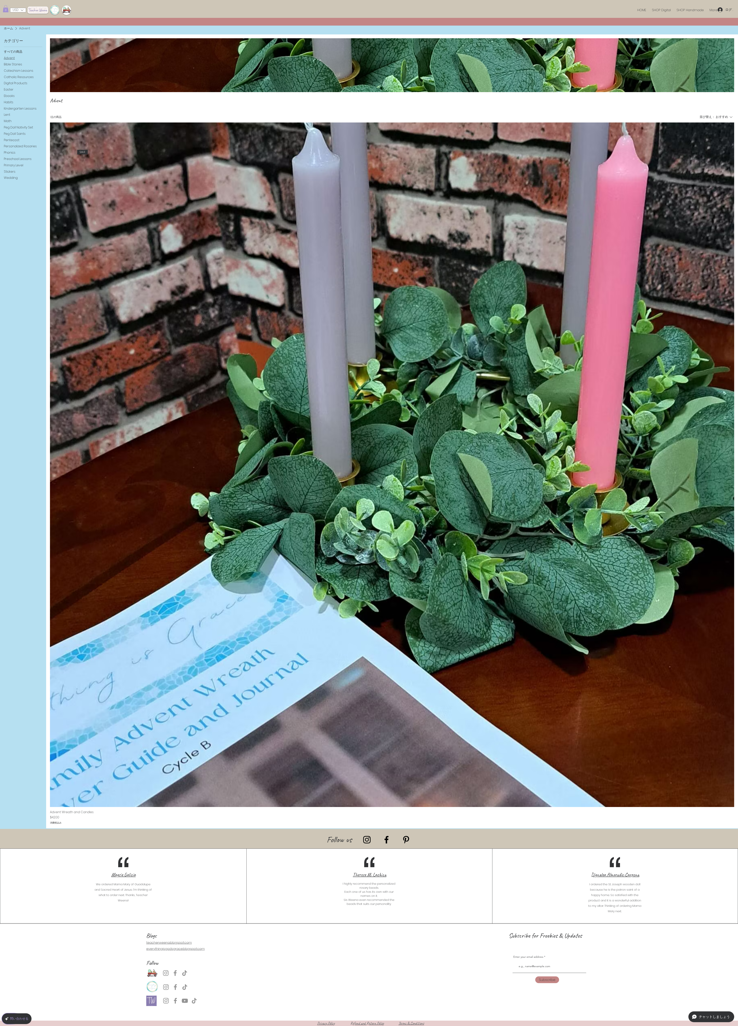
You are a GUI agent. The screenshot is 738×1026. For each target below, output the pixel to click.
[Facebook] (386, 840)
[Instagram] (367, 840)
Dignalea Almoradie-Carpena (615, 874)
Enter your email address (528, 956)
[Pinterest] (406, 840)
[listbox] (18, 10)
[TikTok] (184, 973)
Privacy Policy (326, 1023)
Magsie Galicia (123, 874)
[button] (6, 8)
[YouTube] (185, 1000)
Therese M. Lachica (369, 874)
